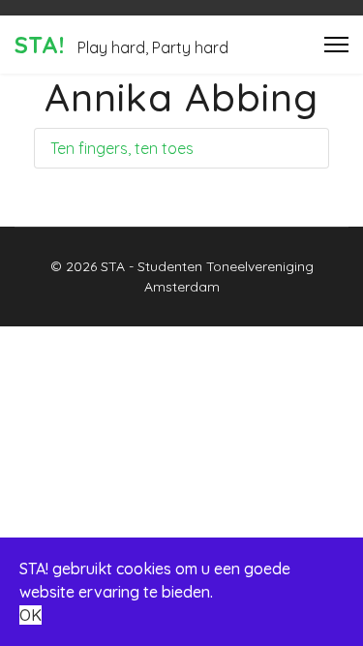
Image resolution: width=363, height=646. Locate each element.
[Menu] (336, 44)
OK (30, 615)
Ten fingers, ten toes (122, 148)
